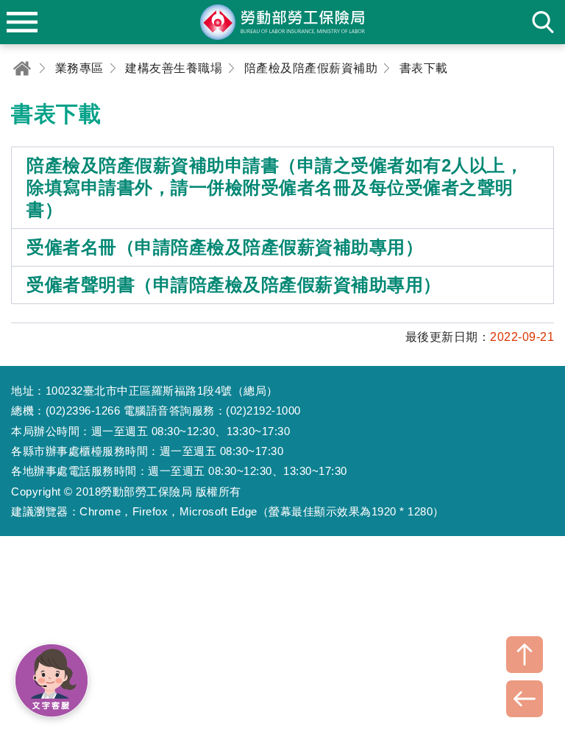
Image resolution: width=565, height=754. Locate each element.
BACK (524, 698)
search (543, 22)
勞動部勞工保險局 (282, 22)
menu (22, 22)
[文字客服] (51, 680)
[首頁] (22, 68)
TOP (524, 654)
